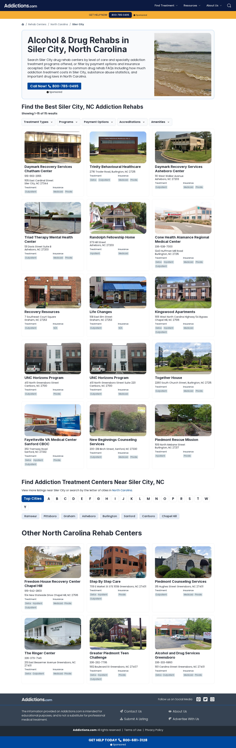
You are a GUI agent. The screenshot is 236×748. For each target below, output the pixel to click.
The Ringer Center (40, 653)
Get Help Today (118, 740)
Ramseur (30, 516)
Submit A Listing (136, 719)
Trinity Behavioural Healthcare (115, 167)
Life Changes (101, 312)
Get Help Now (98, 14)
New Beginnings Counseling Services (113, 442)
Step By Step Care (105, 581)
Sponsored (141, 15)
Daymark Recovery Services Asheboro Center (178, 169)
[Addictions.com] (23, 24)
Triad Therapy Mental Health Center (49, 239)
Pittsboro (50, 516)
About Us (180, 711)
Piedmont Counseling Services (180, 581)
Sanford (129, 516)
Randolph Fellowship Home (112, 237)
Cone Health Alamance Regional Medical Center (182, 239)
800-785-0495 (120, 14)
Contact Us (133, 711)
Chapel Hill (169, 516)
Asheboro (89, 516)
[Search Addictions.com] (229, 5)
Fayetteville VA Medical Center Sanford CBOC (51, 442)
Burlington (110, 516)
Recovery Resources (42, 312)
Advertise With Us (186, 719)
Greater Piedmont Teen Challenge (109, 655)
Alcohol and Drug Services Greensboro (177, 655)
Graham (69, 516)
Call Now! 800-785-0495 (54, 86)
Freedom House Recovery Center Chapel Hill (53, 583)
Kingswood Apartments (175, 312)
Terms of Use (132, 730)
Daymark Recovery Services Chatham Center (48, 169)
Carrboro (148, 516)
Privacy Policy (154, 730)
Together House (168, 378)
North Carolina (59, 24)
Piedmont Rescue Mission (176, 440)
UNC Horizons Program (44, 378)
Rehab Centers (37, 24)
